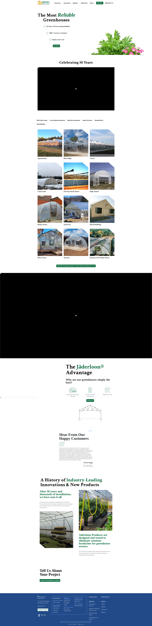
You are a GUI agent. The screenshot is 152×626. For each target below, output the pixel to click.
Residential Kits (99, 120)
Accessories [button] (67, 3)
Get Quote (56, 46)
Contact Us (90, 400)
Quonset (55, 612)
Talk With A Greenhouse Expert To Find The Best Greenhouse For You (76, 266)
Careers (103, 607)
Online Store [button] (84, 3)
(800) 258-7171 (109, 3)
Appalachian (67, 601)
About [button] (91, 3)
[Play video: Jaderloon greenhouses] (76, 315)
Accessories (93, 597)
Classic (65, 605)
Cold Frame (56, 608)
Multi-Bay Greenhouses (73, 120)
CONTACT (99, 3)
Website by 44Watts (87, 622)
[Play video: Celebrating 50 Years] (76, 88)
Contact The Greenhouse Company (49, 580)
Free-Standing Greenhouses (57, 120)
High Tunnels (56, 602)
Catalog (103, 612)
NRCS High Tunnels (42, 120)
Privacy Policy (81, 624)
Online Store (105, 597)
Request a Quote (42, 610)
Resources (104, 609)
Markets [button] (75, 3)
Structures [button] (57, 3)
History (103, 604)
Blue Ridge (66, 603)
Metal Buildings (41, 124)
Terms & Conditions (72, 624)
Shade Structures (87, 120)
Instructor (55, 610)
